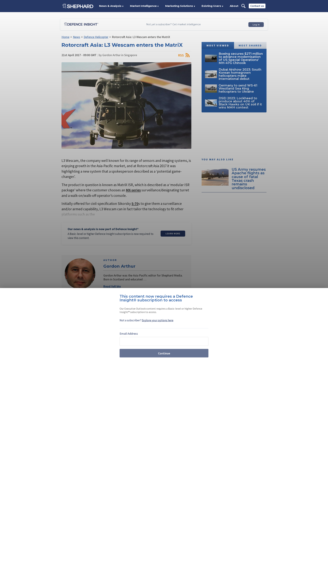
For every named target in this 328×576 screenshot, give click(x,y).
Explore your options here (157, 320)
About (234, 6)
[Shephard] (78, 6)
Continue (164, 353)
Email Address (129, 334)
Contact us (257, 6)
